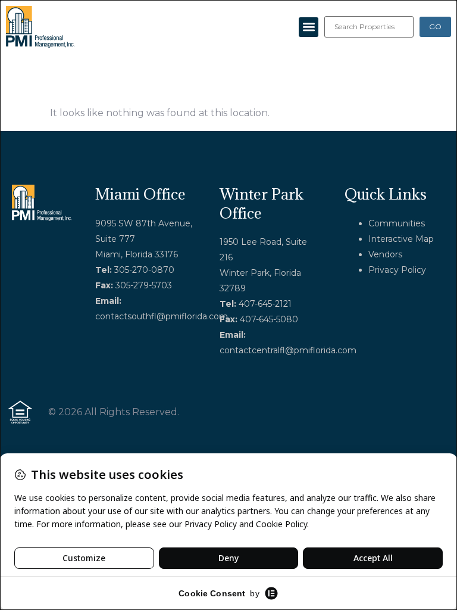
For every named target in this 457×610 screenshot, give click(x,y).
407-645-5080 (269, 319)
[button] (308, 27)
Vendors (385, 254)
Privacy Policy (397, 269)
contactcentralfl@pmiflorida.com (288, 350)
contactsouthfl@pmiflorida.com (161, 316)
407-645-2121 (265, 303)
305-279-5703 (143, 285)
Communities (396, 223)
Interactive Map (401, 239)
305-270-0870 (144, 269)
